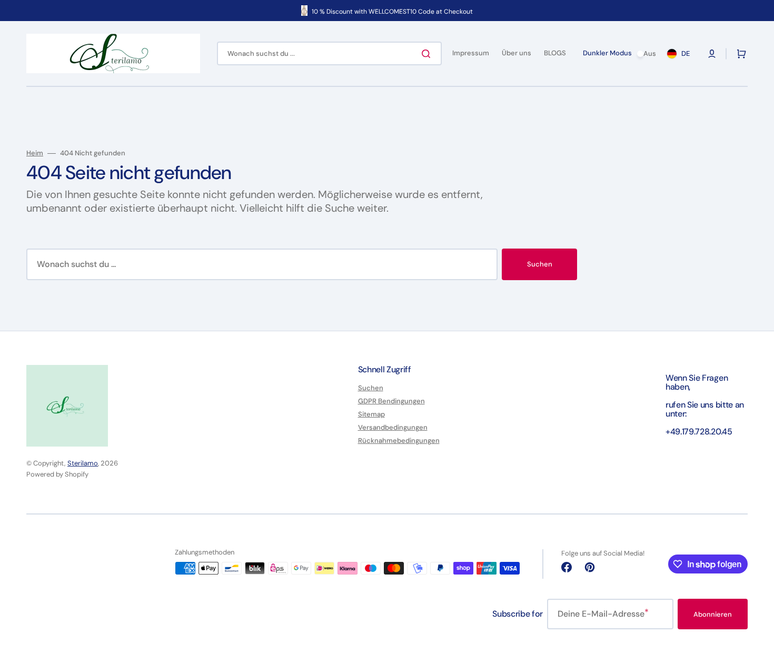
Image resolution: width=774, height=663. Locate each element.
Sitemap (371, 414)
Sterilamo (82, 463)
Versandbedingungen (393, 427)
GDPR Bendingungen (391, 401)
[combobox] (329, 53)
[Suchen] (428, 53)
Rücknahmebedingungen (399, 440)
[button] (711, 53)
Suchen (539, 264)
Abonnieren (712, 614)
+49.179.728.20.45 (699, 431)
